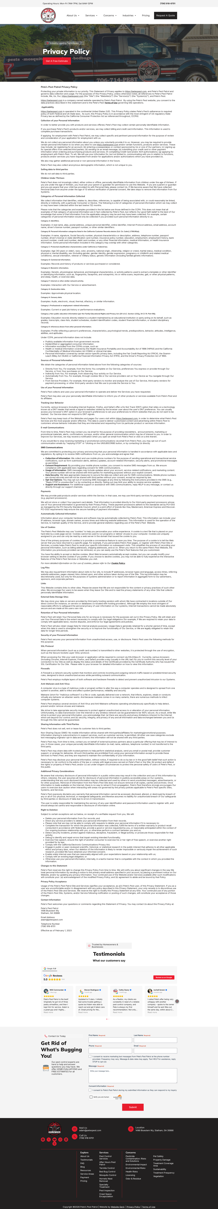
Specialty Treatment (104, 1185)
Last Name (142, 1035)
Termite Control (107, 1168)
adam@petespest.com (90, 1130)
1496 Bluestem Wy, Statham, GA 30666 (154, 1130)
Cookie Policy (118, 563)
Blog (82, 1167)
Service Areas (87, 1174)
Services (90, 15)
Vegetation (158, 1176)
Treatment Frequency (163, 1173)
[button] (41, 1001)
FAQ (82, 1163)
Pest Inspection (107, 1190)
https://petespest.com (136, 91)
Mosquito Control (107, 1175)
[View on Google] (46, 991)
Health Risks (132, 1171)
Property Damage (161, 1160)
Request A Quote (165, 15)
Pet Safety (158, 1156)
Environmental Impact (136, 1164)
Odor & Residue (133, 1178)
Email (140, 1046)
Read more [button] (48, 1012)
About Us (72, 15)
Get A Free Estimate (57, 61)
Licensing (130, 1175)
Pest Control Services (105, 1157)
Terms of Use (111, 103)
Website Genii (117, 1207)
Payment (84, 1177)
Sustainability (159, 1169)
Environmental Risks (135, 1168)
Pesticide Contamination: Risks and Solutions (136, 1158)
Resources (85, 1170)
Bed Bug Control (107, 1171)
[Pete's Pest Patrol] (48, 22)
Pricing (146, 15)
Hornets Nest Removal (105, 1179)
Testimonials (86, 1160)
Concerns (108, 15)
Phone (95, 1046)
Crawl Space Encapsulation (106, 1195)
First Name (97, 1035)
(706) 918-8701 (167, 3)
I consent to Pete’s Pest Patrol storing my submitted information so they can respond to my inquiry (135, 1090)
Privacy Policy (133, 1207)
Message (96, 1066)
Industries (128, 15)
